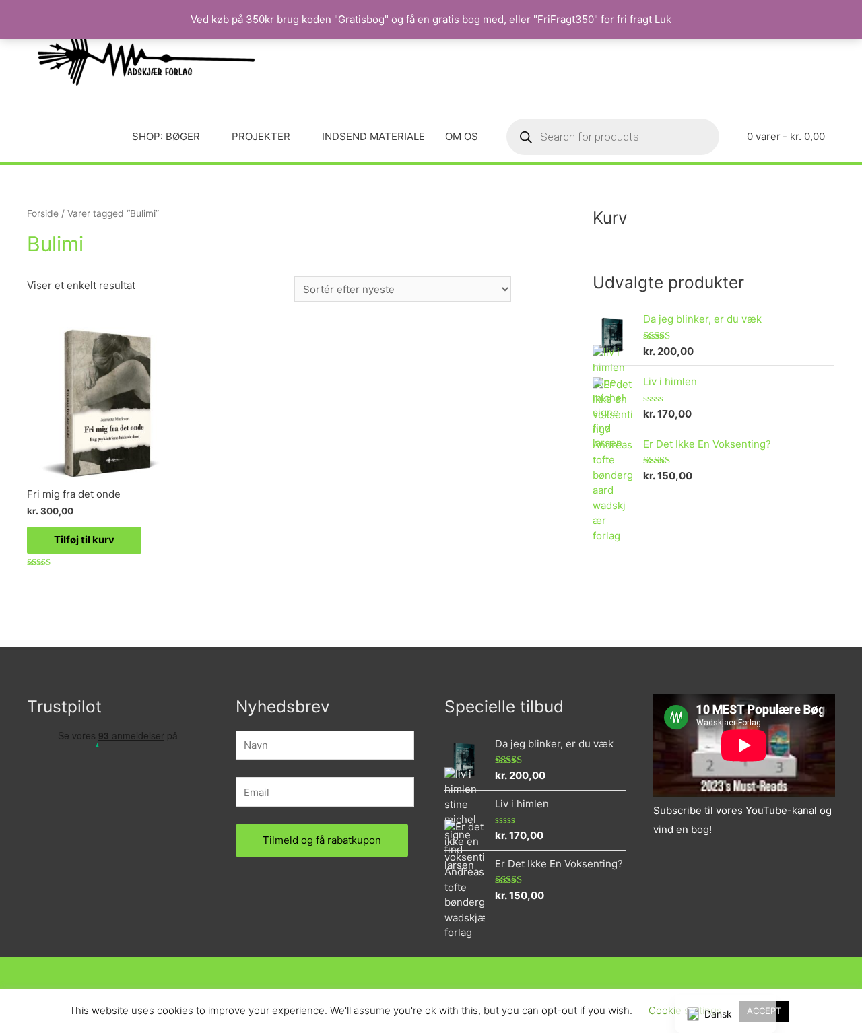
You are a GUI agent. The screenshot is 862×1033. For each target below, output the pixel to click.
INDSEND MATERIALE (373, 136)
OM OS (461, 136)
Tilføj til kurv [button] (84, 539)
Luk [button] (663, 19)
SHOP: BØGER (166, 136)
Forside (43, 213)
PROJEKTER (261, 136)
